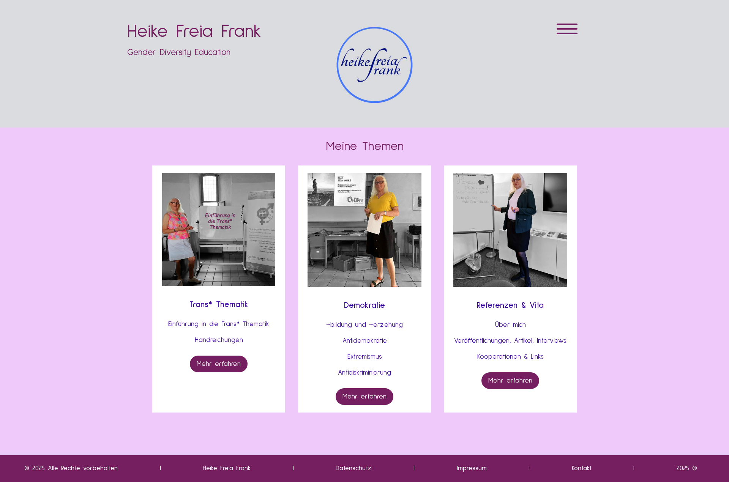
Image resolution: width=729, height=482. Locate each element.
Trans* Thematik (218, 305)
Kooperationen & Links (510, 356)
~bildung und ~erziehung (364, 324)
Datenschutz (353, 468)
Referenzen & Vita (510, 305)
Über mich (510, 324)
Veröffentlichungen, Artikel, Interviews (510, 340)
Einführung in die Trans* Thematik (218, 324)
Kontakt (582, 468)
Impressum (472, 468)
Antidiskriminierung (364, 372)
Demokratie (364, 305)
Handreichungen (219, 340)
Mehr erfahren (219, 364)
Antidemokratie (364, 340)
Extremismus (364, 356)
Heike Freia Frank (227, 468)
